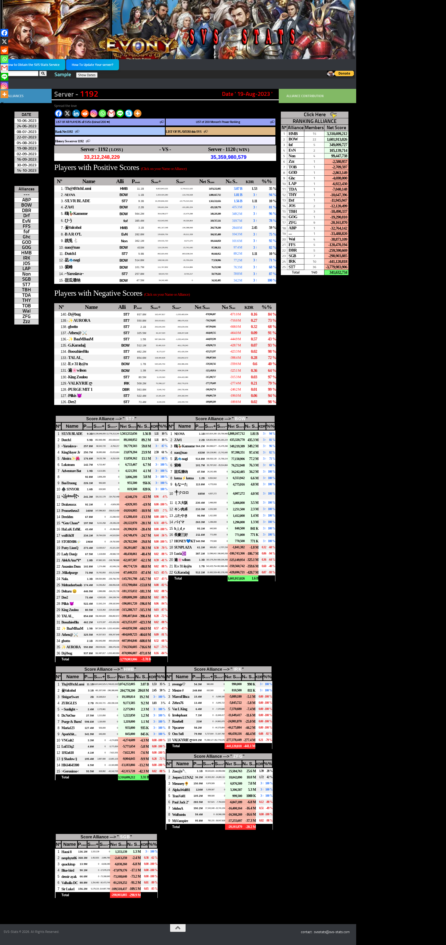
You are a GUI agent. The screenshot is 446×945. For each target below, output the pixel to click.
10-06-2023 (26, 120)
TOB (26, 306)
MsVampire (180, 821)
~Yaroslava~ (74, 273)
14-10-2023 (26, 170)
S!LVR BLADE (77, 201)
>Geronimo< (70, 771)
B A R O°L (73, 234)
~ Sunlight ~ (69, 709)
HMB (124, 188)
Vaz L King (179, 709)
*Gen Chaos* (70, 523)
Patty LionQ (69, 548)
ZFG (238, 756)
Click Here (315, 114)
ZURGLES (69, 703)
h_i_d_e (179, 528)
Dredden (67, 517)
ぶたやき (181, 515)
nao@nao (72, 247)
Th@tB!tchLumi (78, 188)
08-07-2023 (26, 131)
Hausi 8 (66, 852)
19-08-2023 (26, 148)
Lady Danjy (69, 554)
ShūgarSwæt (70, 697)
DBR (125, 389)
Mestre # (178, 690)
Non (124, 241)
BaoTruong (68, 483)
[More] (137, 113)
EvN (124, 234)
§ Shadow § (69, 759)
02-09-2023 (26, 153)
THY (26, 300)
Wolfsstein (179, 815)
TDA (26, 295)
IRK (126, 383)
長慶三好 (181, 535)
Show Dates (86, 75)
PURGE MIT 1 (80, 389)
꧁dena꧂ (70, 496)
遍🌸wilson (77, 370)
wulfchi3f (67, 535)
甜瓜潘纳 (72, 280)
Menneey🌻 (180, 784)
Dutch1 (70, 253)
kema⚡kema (184, 478)
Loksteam (68, 465)
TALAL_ (75, 357)
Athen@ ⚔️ (77, 333)
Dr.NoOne (68, 715)
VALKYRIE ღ (80, 383)
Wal (26, 311)
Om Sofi (178, 734)
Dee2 (72, 402)
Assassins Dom (71, 566)
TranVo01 (178, 796)
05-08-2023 (26, 142)
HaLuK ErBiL (71, 529)
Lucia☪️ (180, 553)
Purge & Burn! (71, 722)
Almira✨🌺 (70, 458)
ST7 (125, 201)
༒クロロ (181, 492)
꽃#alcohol (73, 227)
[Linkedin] (76, 113)
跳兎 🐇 (71, 240)
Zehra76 (177, 703)
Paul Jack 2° (180, 802)
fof (125, 221)
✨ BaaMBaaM (80, 339)
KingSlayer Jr (70, 452)
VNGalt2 (67, 740)
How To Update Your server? (92, 65)
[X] (67, 113)
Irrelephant (179, 715)
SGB (125, 837)
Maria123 (67, 728)
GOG (26, 247)
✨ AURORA (79, 320)
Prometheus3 (70, 511)
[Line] (120, 113)
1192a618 (67, 753)
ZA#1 (69, 207)
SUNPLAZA (183, 547)
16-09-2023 (26, 159)
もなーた (181, 484)
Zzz (26, 321)
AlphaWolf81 (181, 790)
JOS (26, 263)
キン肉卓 (181, 509)
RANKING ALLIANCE (315, 121)
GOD (26, 242)
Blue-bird (67, 870)
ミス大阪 (181, 503)
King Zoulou (77, 377)
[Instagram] (94, 113)
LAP (26, 268)
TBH (26, 290)
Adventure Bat (71, 471)
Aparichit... (68, 734)
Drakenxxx (68, 504)
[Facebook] (58, 113)
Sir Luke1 (68, 889)
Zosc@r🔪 (179, 771)
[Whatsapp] (102, 113)
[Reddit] (85, 113)
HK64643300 (70, 765)
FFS (26, 226)
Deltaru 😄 (69, 591)
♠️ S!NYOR (70, 489)
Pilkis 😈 (75, 395)
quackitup (68, 864)
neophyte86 (69, 858)
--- (26, 194)
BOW (124, 195)
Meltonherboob (71, 585)
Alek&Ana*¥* (71, 560)
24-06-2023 (26, 125)
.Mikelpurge (69, 573)
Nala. (64, 579)
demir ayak (69, 876)
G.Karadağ (76, 345)
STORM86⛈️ (71, 542)
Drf (26, 215)
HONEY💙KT (184, 541)
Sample (62, 74)
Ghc (26, 237)
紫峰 (69, 267)
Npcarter (178, 727)
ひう (69, 220)
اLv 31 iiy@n (78, 364)
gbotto (73, 326)
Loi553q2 (67, 746)
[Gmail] (111, 113)
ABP (26, 200)
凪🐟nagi (72, 260)
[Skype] (129, 113)
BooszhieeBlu (78, 351)
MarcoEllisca (180, 696)
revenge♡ (178, 684)
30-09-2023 (26, 164)
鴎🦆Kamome (76, 213)
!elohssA (177, 808)
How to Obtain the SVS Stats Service (33, 65)
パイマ (179, 522)
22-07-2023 (26, 137)
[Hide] (2, 103)
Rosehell (177, 721)
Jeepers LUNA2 (182, 777)
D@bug (74, 314)
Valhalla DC (69, 883)
